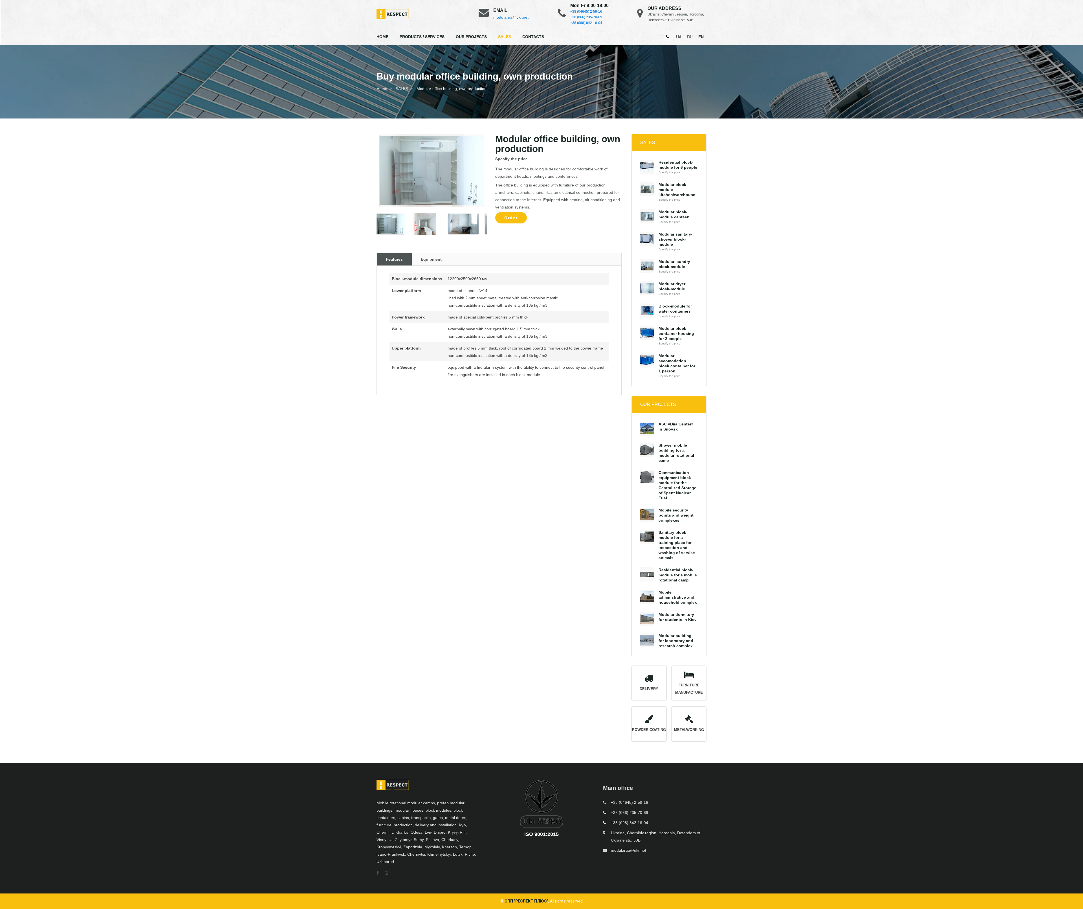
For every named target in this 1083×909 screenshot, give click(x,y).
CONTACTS (533, 36)
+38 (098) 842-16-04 (586, 23)
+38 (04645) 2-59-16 (586, 12)
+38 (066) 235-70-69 (586, 17)
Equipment (431, 259)
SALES (504, 36)
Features (394, 259)
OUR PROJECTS (471, 36)
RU (690, 36)
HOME (382, 36)
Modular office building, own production (452, 88)
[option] (432, 170)
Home (382, 88)
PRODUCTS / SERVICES (422, 36)
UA (678, 36)
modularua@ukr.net (511, 17)
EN (701, 36)
